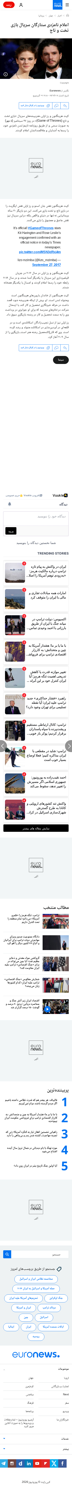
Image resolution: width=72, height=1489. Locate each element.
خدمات (65, 1439)
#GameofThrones (41, 228)
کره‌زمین (29, 1386)
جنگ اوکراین (56, 1298)
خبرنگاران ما (63, 1419)
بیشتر (66, 1449)
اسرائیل (44, 1317)
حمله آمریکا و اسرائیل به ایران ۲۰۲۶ (36, 1288)
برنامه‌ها (30, 1411)
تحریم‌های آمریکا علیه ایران (23, 1298)
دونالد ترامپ (49, 1308)
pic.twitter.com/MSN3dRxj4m (40, 252)
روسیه (36, 1336)
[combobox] (36, 1254)
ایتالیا (11, 1327)
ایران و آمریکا (23, 1308)
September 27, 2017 (46, 265)
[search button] (7, 1254)
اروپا (66, 1378)
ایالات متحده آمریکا (53, 1327)
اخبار (60, 16)
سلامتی (30, 1395)
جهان (51, 16)
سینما (61, 359)
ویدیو (66, 1411)
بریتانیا (41, 16)
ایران (28, 1327)
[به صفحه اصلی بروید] (57, 5)
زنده (8, 4)
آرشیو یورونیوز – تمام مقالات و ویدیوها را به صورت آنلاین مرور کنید (19, 1423)
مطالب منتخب (56, 908)
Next (66, 1395)
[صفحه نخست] (67, 16)
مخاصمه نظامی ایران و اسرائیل (36, 1279)
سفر (67, 1403)
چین (26, 1317)
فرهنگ (30, 1403)
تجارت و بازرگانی (60, 1386)
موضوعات (63, 1369)
